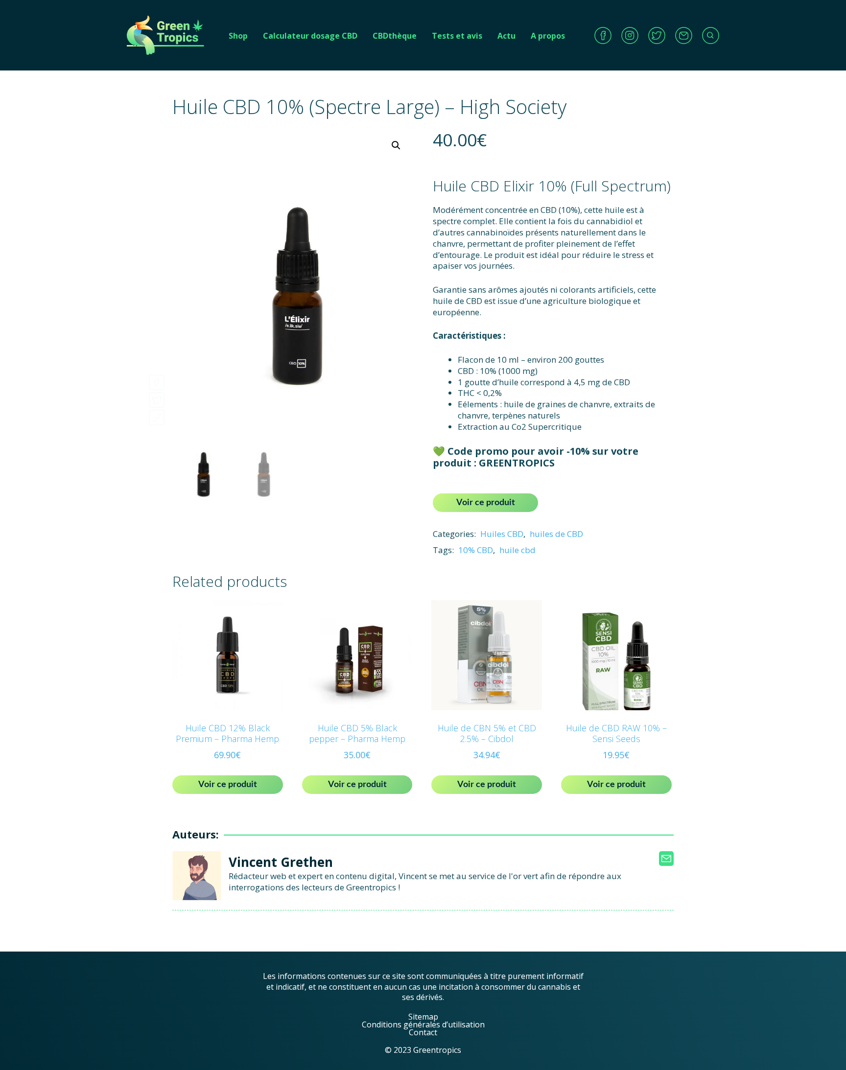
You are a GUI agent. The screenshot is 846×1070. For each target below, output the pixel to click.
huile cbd (517, 550)
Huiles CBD (501, 533)
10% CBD (475, 550)
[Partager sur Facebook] (156, 379)
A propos (548, 35)
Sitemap (423, 1017)
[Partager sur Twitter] (156, 397)
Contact (423, 1032)
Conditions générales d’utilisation (423, 1024)
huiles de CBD (556, 533)
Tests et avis (457, 35)
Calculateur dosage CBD (310, 35)
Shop (238, 35)
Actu (506, 35)
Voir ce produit (485, 502)
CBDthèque (395, 35)
